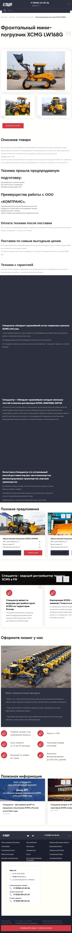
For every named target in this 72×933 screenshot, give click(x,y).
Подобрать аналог (13, 126)
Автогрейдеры (31, 842)
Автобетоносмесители (9, 858)
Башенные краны (55, 846)
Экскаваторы (31, 850)
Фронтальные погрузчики (10, 842)
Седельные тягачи (8, 850)
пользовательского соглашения (26, 923)
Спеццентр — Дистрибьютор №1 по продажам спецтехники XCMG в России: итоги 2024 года (21, 808)
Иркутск (35, 5)
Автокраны (30, 846)
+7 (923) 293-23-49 (21, 894)
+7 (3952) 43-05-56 (39, 3)
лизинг (12, 553)
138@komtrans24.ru (19, 877)
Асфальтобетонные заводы (59, 842)
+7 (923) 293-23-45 (21, 901)
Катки (28, 854)
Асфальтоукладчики (56, 850)
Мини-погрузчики (7, 854)
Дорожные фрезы (55, 858)
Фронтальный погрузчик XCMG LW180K (20, 538)
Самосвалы (5, 846)
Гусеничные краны (56, 854)
